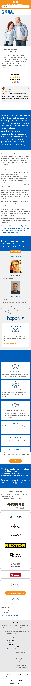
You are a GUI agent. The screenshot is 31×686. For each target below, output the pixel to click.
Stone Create (17, 683)
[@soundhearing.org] (14, 2)
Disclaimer (19, 680)
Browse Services (15, 461)
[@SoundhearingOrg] (17, 2)
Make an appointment (10, 343)
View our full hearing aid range (15, 593)
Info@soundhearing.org (15, 648)
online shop (17, 426)
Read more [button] (5, 100)
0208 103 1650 (15, 4)
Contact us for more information (10, 615)
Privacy (11, 680)
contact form (6, 476)
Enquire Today (15, 251)
